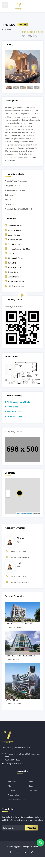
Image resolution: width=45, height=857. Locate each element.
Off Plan (7, 29)
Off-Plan (11, 790)
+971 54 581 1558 (18, 551)
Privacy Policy (13, 795)
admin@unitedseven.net (20, 557)
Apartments (12, 781)
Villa (9, 786)
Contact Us (33, 790)
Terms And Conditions (16, 799)
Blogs (31, 786)
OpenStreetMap (28, 513)
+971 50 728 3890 (18, 576)
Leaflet (19, 513)
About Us (32, 781)
